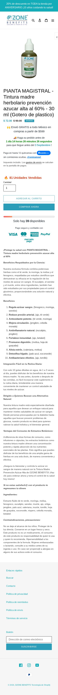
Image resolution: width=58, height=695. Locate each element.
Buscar (9, 577)
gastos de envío (34, 162)
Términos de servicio (16, 618)
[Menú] (52, 20)
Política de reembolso (17, 602)
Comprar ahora (29, 207)
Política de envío (14, 610)
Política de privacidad (17, 594)
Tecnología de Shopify (41, 685)
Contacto (10, 586)
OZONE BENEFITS (23, 685)
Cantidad (7, 182)
